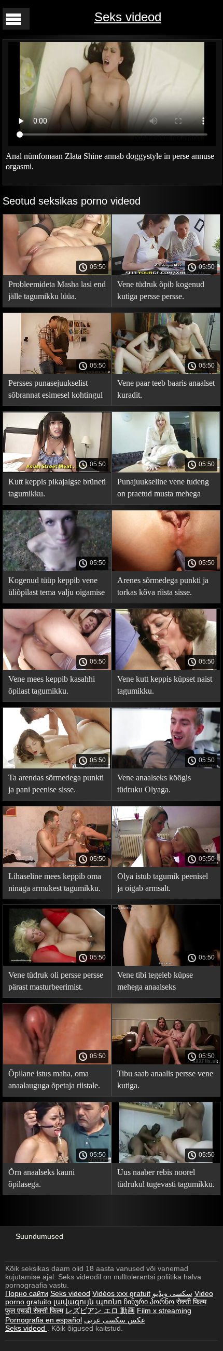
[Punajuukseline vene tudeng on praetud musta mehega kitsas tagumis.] (166, 470)
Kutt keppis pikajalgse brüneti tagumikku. (57, 487)
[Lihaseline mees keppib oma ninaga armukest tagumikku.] (57, 864)
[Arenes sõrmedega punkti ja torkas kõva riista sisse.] (166, 568)
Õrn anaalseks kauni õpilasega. (41, 1178)
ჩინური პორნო (149, 1302)
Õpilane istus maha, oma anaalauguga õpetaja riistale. (54, 1079)
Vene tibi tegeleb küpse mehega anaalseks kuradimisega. (155, 982)
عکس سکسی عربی (114, 1320)
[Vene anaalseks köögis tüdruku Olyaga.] (166, 766)
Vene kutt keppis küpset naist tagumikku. (164, 684)
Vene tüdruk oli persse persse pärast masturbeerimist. (55, 980)
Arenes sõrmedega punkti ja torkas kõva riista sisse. (162, 586)
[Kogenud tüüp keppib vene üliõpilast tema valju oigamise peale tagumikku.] (57, 568)
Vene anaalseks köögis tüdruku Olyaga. (154, 783)
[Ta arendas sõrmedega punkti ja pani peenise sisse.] (57, 766)
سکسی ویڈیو (172, 1293)
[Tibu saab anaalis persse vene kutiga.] (166, 1062)
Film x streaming (164, 1310)
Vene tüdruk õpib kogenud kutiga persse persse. (160, 290)
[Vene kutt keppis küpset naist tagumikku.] (166, 667)
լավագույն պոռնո (87, 1302)
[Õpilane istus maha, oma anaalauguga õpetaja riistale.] (57, 1062)
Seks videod (127, 17)
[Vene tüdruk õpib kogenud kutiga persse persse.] (166, 272)
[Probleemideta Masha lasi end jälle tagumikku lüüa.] (57, 272)
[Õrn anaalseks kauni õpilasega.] (57, 1160)
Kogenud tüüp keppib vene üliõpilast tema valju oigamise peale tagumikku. (56, 588)
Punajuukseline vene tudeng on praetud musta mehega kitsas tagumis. (163, 489)
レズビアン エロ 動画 (100, 1310)
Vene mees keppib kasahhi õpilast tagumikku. (51, 684)
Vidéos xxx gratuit (121, 1293)
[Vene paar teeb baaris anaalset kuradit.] (166, 371)
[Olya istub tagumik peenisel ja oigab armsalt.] (166, 864)
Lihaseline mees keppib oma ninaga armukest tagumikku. (54, 882)
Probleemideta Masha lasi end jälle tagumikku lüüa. (57, 290)
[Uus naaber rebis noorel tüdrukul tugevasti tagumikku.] (166, 1160)
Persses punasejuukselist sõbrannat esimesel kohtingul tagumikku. (55, 391)
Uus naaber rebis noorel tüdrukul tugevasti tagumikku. (166, 1178)
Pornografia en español (43, 1320)
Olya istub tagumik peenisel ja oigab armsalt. (162, 882)
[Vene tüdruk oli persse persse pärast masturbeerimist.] (57, 963)
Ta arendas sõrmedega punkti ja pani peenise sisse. (56, 783)
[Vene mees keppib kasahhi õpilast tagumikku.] (57, 667)
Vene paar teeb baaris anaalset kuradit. (166, 389)
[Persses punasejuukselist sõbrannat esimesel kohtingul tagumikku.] (57, 371)
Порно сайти (26, 1293)
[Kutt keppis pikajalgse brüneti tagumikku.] (57, 470)
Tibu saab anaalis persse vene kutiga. (165, 1079)
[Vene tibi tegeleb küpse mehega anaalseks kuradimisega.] (166, 963)
